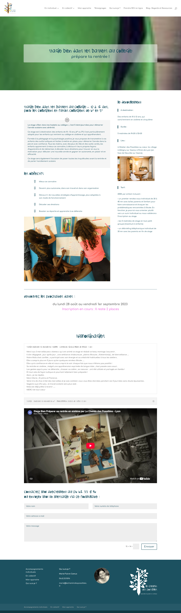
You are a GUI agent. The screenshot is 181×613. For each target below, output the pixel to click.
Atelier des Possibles (129, 147)
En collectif (67, 8)
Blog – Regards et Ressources (159, 8)
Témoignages (100, 8)
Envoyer (149, 546)
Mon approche (84, 8)
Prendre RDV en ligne (133, 8)
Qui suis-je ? (114, 8)
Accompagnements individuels (35, 607)
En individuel (51, 8)
